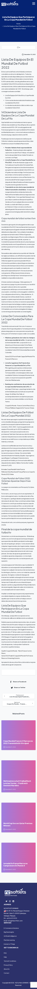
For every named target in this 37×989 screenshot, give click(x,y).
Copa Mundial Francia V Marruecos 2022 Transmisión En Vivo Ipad (18, 742)
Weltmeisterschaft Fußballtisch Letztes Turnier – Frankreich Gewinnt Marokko (17, 783)
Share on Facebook (19, 681)
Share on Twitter (19, 687)
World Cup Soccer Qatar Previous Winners (17, 824)
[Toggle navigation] (34, 3)
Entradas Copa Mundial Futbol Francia (13, 469)
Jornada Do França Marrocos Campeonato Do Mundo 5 (15, 864)
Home (18, 23)
